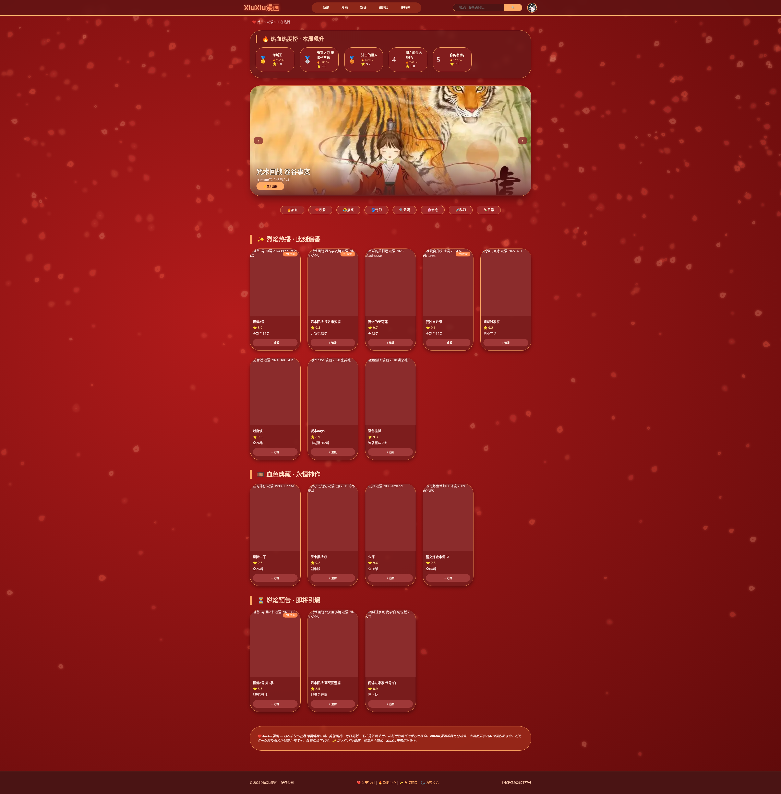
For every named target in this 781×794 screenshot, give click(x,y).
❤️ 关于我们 (366, 782)
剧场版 (383, 7)
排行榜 (405, 7)
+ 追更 (333, 452)
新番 (363, 7)
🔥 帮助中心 (387, 782)
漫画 (344, 7)
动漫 (326, 7)
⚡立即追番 (270, 186)
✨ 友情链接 (408, 782)
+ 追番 (275, 342)
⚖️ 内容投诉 (430, 782)
